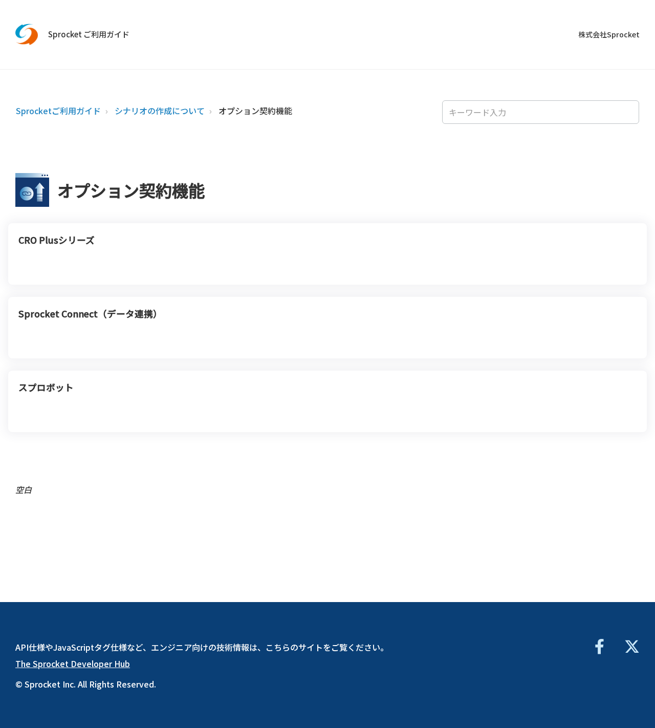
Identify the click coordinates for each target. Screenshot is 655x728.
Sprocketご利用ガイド (58, 110)
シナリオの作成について (160, 110)
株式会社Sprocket (609, 34)
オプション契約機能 (255, 110)
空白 (23, 489)
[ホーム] (26, 34)
